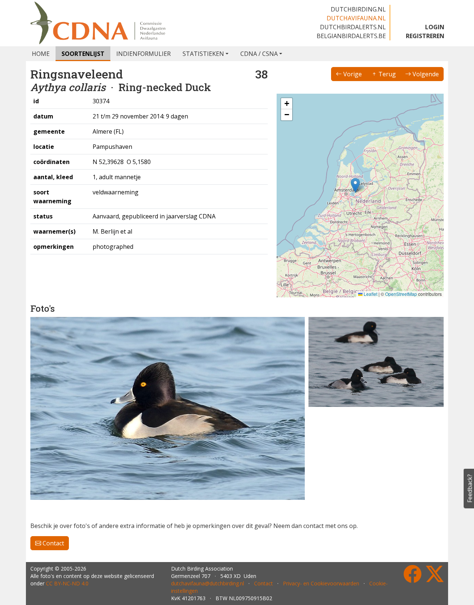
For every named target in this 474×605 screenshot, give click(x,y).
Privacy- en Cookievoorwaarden (321, 583)
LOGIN (434, 27)
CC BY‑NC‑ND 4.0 (67, 583)
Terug (386, 74)
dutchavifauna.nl (356, 18)
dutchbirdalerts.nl (353, 27)
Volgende (425, 74)
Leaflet (370, 294)
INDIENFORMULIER (143, 54)
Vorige (352, 74)
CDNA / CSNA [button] (259, 54)
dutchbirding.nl (358, 9)
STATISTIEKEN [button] (203, 54)
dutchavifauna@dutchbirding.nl (207, 583)
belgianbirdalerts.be (351, 36)
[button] (355, 185)
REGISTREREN (425, 36)
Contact (52, 543)
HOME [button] (41, 54)
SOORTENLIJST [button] (82, 54)
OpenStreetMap (401, 294)
